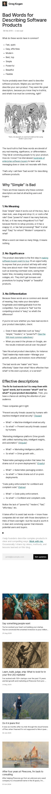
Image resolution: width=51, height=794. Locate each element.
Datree (22, 487)
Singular (22, 443)
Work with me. (36, 541)
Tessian (38, 416)
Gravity (41, 463)
